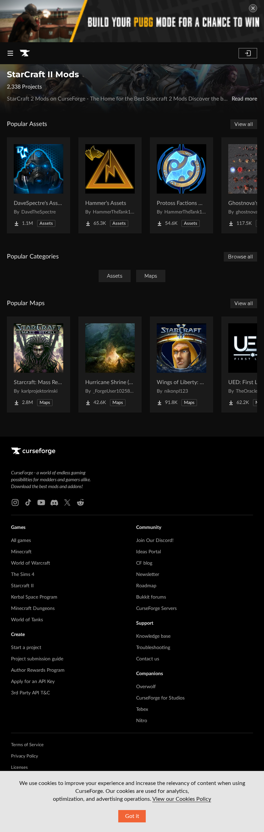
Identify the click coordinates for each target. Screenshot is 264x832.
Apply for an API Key (33, 681)
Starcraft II (22, 585)
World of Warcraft (30, 563)
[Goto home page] (24, 53)
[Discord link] (54, 502)
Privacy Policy (24, 756)
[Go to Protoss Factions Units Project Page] (181, 185)
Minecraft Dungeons (33, 608)
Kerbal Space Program (34, 597)
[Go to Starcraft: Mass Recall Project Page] (38, 364)
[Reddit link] (80, 502)
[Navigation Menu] (10, 53)
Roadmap (146, 585)
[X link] (67, 502)
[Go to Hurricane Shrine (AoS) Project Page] (110, 364)
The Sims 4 (22, 574)
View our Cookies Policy (181, 799)
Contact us (147, 659)
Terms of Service (27, 745)
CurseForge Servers (156, 608)
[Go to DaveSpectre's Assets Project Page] (38, 185)
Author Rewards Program (38, 670)
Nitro (141, 720)
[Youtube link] (41, 502)
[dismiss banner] (253, 8)
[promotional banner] (132, 21)
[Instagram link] (15, 502)
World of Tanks (27, 619)
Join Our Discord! (155, 540)
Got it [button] (132, 816)
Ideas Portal (148, 552)
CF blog (144, 563)
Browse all (240, 257)
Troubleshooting (153, 647)
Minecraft (21, 552)
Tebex (142, 709)
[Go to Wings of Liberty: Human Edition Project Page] (181, 364)
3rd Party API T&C (30, 693)
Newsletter (147, 574)
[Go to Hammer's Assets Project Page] (110, 185)
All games (21, 540)
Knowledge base (153, 636)
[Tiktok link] (28, 502)
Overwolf (146, 686)
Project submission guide (37, 659)
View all (243, 124)
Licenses (19, 767)
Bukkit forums (151, 597)
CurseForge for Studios (160, 698)
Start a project (26, 647)
